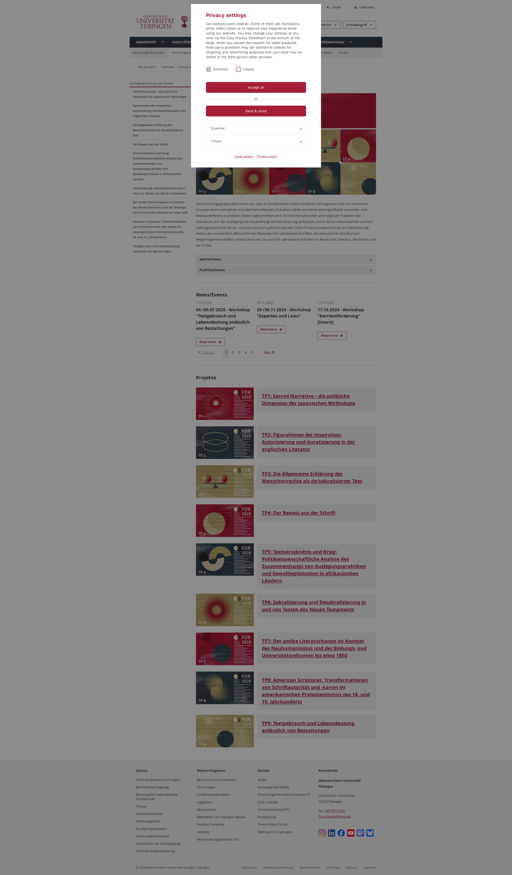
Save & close (256, 111)
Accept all (256, 87)
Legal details (244, 156)
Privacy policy (267, 156)
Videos (249, 69)
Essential (220, 69)
